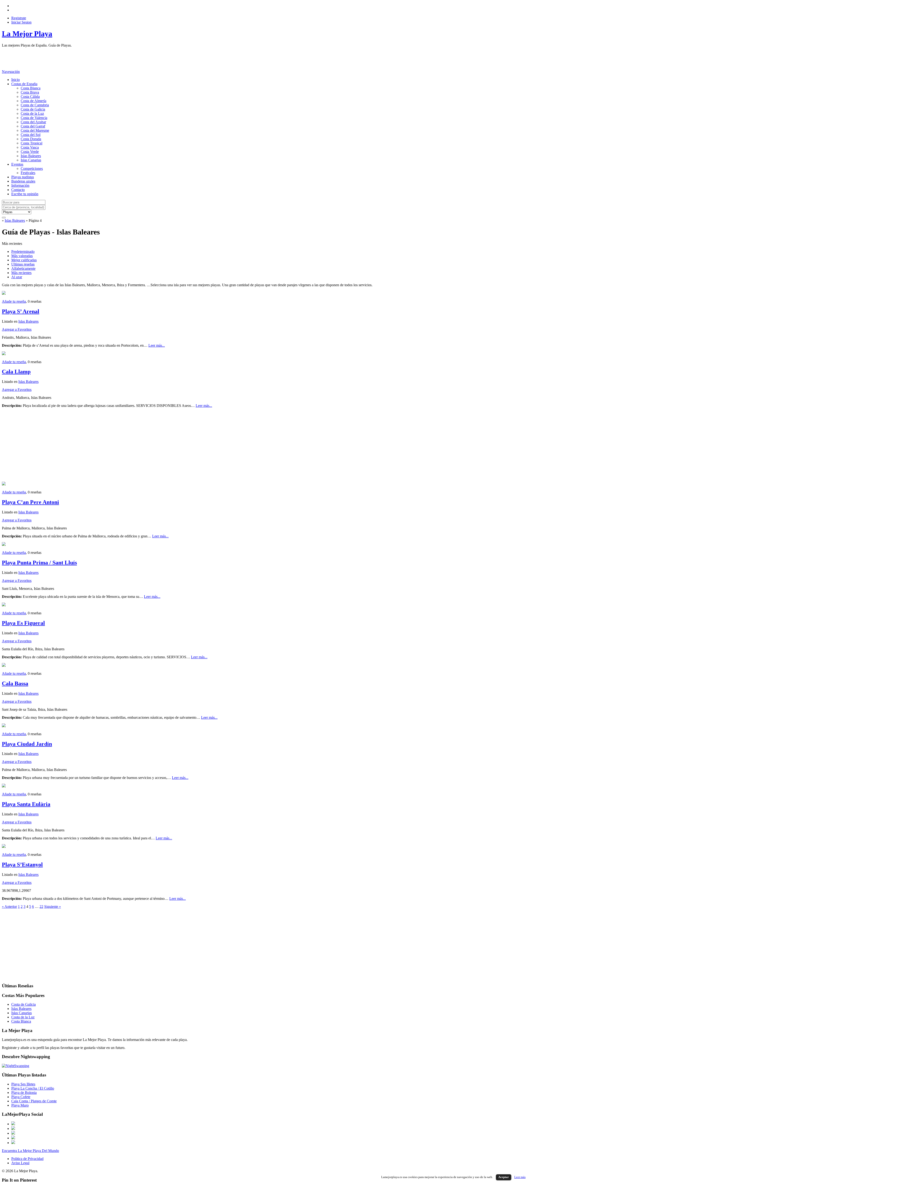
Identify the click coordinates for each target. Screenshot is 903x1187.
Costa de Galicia (33, 109)
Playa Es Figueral (23, 623)
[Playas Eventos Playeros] (16, 212)
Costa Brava (30, 92)
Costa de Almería (33, 101)
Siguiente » (52, 907)
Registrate (18, 18)
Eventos (17, 164)
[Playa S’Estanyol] (4, 847)
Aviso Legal (20, 1163)
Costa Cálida (30, 97)
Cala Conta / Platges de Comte (34, 1101)
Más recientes (21, 273)
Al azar (16, 277)
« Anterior (9, 907)
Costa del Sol (30, 135)
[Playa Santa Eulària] (4, 786)
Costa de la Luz (32, 113)
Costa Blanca (30, 88)
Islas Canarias (31, 160)
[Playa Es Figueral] (4, 605)
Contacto (18, 190)
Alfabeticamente (23, 268)
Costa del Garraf (33, 126)
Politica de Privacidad (27, 1159)
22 (41, 907)
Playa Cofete (20, 1097)
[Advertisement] (87, 58)
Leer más (520, 1177)
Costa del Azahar (33, 122)
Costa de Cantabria (35, 105)
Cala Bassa (15, 683)
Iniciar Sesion (21, 22)
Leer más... (156, 345)
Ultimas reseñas (23, 264)
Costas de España (24, 84)
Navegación (11, 72)
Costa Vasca (30, 147)
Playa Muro (20, 1105)
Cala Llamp (16, 372)
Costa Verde (30, 152)
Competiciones (32, 169)
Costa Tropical (31, 143)
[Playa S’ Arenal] (4, 293)
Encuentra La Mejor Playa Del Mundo (30, 1151)
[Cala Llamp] (4, 354)
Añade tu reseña (14, 301)
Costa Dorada (31, 139)
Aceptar (503, 1177)
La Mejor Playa (27, 33)
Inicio (15, 80)
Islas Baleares (31, 156)
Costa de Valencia (34, 118)
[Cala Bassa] (4, 665)
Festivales (28, 173)
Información (20, 185)
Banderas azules (23, 181)
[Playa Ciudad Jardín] (4, 726)
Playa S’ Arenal (20, 311)
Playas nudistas (22, 177)
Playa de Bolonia (24, 1093)
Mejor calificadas (24, 260)
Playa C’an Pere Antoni (30, 502)
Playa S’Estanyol (22, 864)
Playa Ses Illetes (23, 1084)
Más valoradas (22, 256)
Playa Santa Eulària (26, 804)
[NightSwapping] (15, 1066)
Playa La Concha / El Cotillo (32, 1088)
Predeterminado (23, 252)
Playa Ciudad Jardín (27, 744)
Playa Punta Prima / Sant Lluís (39, 563)
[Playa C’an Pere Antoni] (4, 484)
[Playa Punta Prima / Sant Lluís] (4, 545)
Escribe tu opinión (24, 194)
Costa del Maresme (35, 130)
